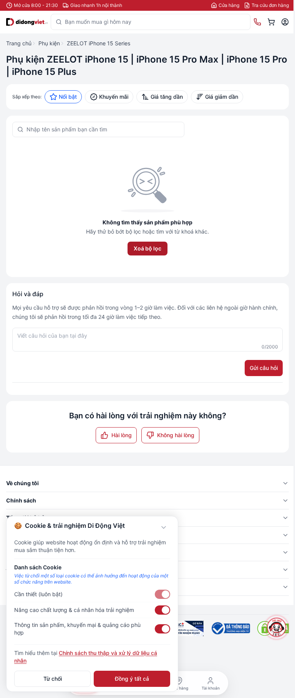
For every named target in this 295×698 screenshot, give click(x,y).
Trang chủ (18, 43)
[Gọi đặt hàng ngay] (257, 22)
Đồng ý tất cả (132, 678)
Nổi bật (68, 96)
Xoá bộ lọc (147, 248)
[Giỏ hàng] (271, 22)
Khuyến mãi (113, 96)
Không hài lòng (175, 435)
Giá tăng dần (167, 96)
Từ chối (52, 678)
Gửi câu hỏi (264, 368)
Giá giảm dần (221, 96)
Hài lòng (121, 435)
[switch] (162, 594)
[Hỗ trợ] (276, 627)
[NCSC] (187, 628)
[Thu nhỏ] (164, 527)
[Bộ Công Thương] (230, 628)
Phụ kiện (49, 43)
